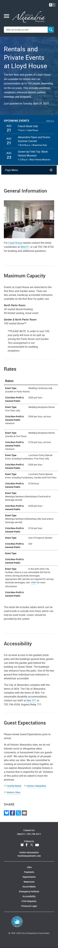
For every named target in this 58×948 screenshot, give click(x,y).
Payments (29, 872)
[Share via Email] (24, 813)
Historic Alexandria (36, 785)
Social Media (29, 886)
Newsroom (29, 881)
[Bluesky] (6, 813)
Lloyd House (15, 243)
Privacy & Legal (29, 906)
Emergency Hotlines (29, 891)
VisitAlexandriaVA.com (29, 855)
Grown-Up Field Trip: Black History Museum (33, 153)
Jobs (29, 867)
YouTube (37, 845)
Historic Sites (13, 792)
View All (50, 121)
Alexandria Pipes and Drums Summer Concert (34, 139)
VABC (33, 582)
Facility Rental (14, 785)
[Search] (51, 30)
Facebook (26, 845)
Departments (29, 876)
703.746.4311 (34, 833)
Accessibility (29, 896)
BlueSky (22, 845)
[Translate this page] (52, 4)
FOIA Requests (29, 901)
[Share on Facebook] (12, 813)
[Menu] (6, 16)
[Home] (29, 17)
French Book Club (28, 126)
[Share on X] (18, 813)
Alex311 (25, 247)
